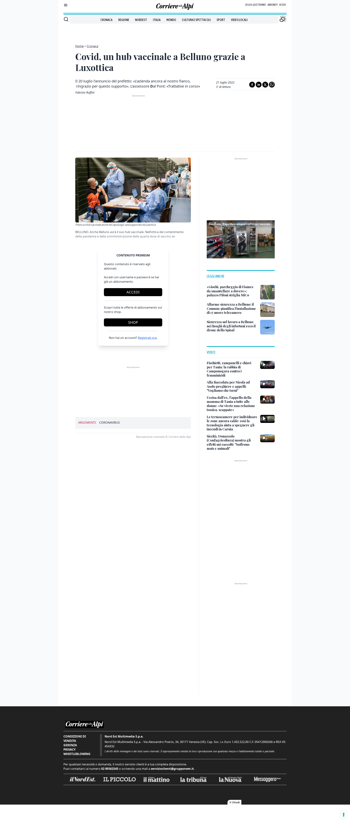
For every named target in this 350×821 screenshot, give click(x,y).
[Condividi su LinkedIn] (259, 85)
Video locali (239, 20)
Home (79, 46)
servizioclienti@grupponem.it (172, 769)
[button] (240, 239)
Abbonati (273, 4)
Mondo (171, 20)
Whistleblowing (76, 754)
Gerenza (70, 745)
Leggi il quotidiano (255, 4)
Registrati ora (147, 338)
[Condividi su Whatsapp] (272, 85)
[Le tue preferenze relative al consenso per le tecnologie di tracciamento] (343, 814)
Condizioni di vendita (74, 738)
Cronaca (106, 20)
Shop (133, 322)
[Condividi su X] (265, 85)
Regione (123, 20)
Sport (221, 20)
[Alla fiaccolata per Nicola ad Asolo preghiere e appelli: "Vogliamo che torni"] (267, 384)
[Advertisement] (175, 32)
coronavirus (109, 423)
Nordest (141, 20)
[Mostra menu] (65, 5)
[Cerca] (66, 19)
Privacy (69, 750)
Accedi (282, 4)
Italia (157, 20)
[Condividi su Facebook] (252, 85)
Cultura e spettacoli (196, 20)
